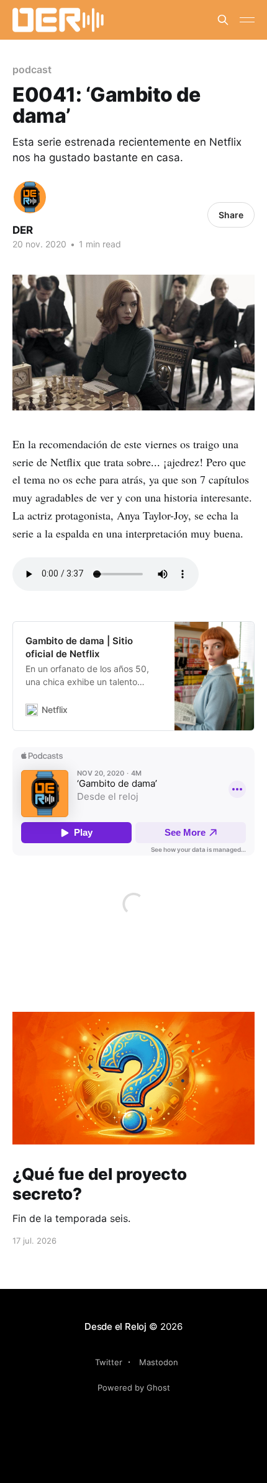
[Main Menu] (247, 20)
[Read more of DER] (29, 197)
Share (231, 215)
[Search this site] (223, 20)
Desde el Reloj (115, 1326)
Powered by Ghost (133, 1387)
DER (22, 230)
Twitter (108, 1362)
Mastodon (158, 1362)
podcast (31, 69)
